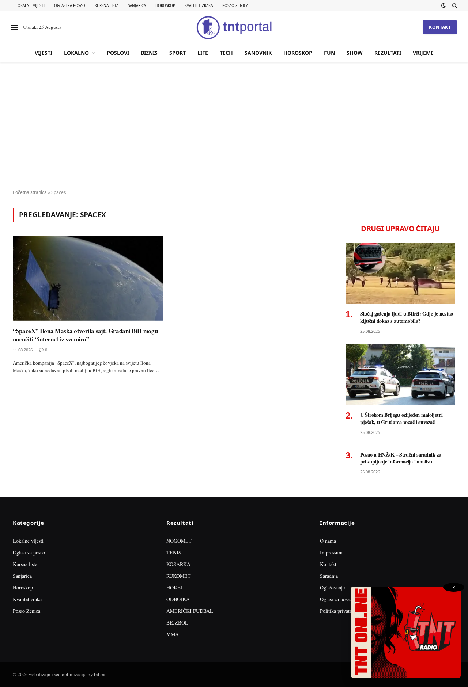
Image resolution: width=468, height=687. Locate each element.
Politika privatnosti (339, 610)
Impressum (331, 552)
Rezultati (387, 52)
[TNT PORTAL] (234, 27)
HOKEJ (174, 587)
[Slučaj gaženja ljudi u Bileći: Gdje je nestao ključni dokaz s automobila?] (400, 273)
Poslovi (118, 52)
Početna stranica (30, 192)
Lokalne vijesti (30, 5)
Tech (226, 52)
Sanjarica (137, 5)
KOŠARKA (178, 564)
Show (355, 52)
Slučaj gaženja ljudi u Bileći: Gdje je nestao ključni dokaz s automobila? (406, 317)
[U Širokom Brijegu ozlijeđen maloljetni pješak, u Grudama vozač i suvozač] (400, 375)
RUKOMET (178, 575)
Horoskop (165, 5)
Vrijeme (423, 52)
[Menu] (14, 27)
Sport (177, 52)
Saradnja (329, 575)
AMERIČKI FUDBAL (189, 610)
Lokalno (76, 52)
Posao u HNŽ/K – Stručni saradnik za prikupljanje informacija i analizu (400, 458)
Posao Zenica (235, 5)
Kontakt (440, 27)
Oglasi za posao (69, 5)
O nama (328, 540)
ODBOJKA (178, 599)
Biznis (149, 52)
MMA (172, 634)
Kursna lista (106, 5)
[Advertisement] (234, 126)
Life (202, 52)
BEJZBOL (177, 622)
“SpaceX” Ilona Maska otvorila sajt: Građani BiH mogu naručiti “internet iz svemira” (85, 335)
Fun (329, 52)
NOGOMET (179, 540)
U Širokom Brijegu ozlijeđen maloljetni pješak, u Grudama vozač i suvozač (401, 418)
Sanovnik (258, 52)
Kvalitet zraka (199, 5)
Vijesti (43, 52)
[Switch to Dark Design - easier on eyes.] (443, 5)
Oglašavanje (332, 587)
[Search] (454, 5)
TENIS (173, 552)
